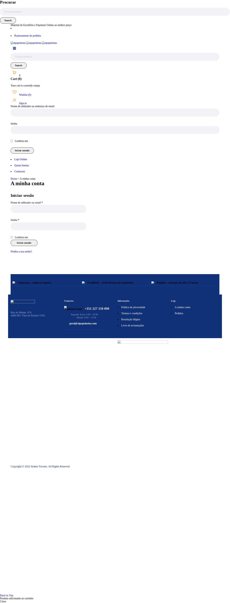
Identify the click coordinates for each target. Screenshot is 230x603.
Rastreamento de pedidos (27, 35)
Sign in (22, 103)
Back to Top (6, 595)
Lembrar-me (21, 141)
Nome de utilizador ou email (27, 202)
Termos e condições (131, 313)
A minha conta (182, 307)
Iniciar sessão (24, 243)
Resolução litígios (130, 319)
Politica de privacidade (133, 307)
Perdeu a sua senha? (21, 251)
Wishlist (24, 94)
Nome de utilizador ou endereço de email (32, 106)
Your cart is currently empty (25, 85)
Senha (14, 123)
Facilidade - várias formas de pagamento (110, 282)
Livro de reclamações (132, 325)
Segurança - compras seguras (34, 282)
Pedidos (179, 313)
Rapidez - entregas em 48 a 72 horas (177, 282)
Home (14, 178)
